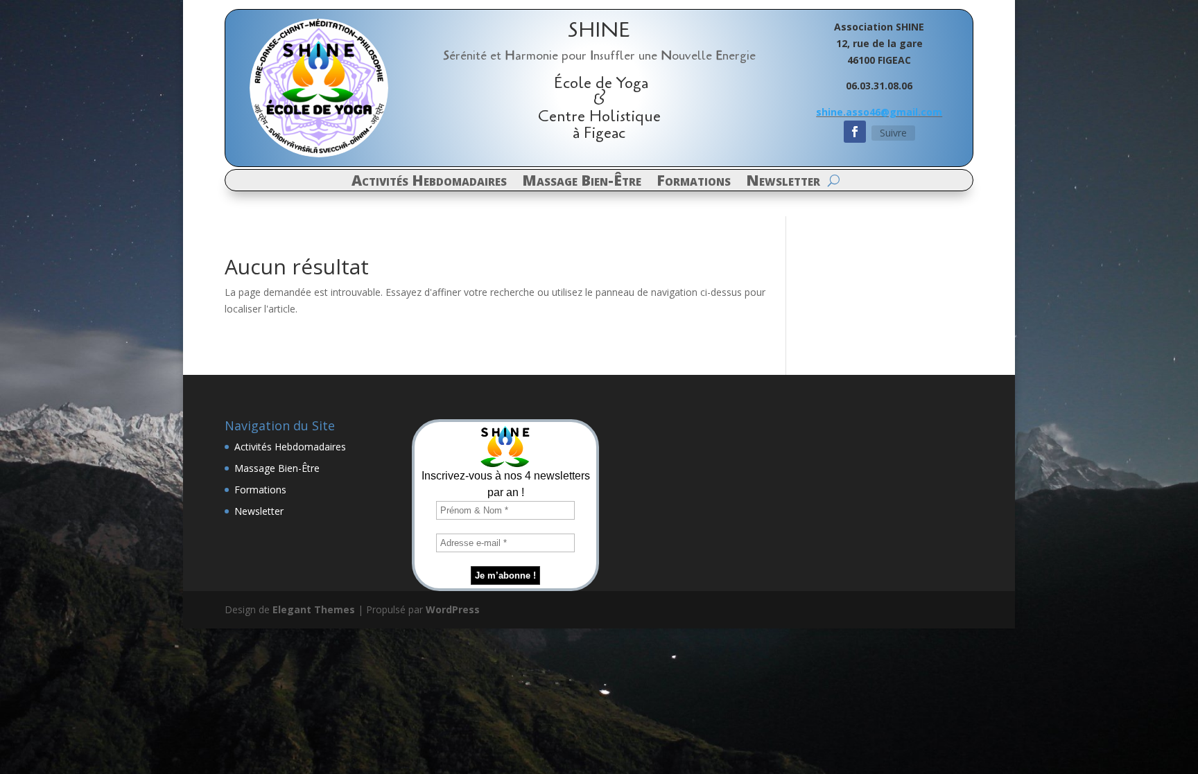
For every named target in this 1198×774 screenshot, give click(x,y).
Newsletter (783, 182)
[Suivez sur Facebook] (855, 132)
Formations (694, 182)
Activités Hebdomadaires (429, 182)
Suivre (893, 132)
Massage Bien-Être (581, 182)
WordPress (453, 609)
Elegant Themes (313, 609)
